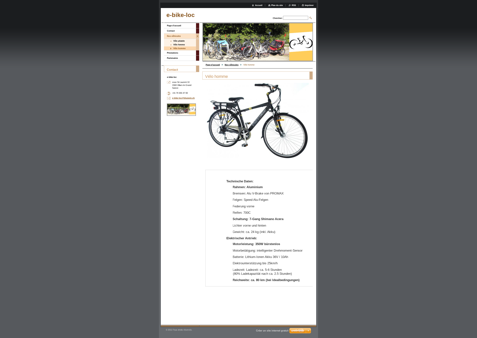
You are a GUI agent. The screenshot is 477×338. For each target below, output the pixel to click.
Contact (171, 31)
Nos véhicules (231, 65)
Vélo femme (179, 44)
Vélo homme (179, 48)
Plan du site (277, 5)
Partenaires (172, 58)
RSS (294, 5)
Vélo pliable (179, 41)
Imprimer (309, 5)
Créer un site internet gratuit (272, 330)
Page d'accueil (213, 65)
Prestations (172, 53)
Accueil (258, 5)
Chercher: (277, 18)
